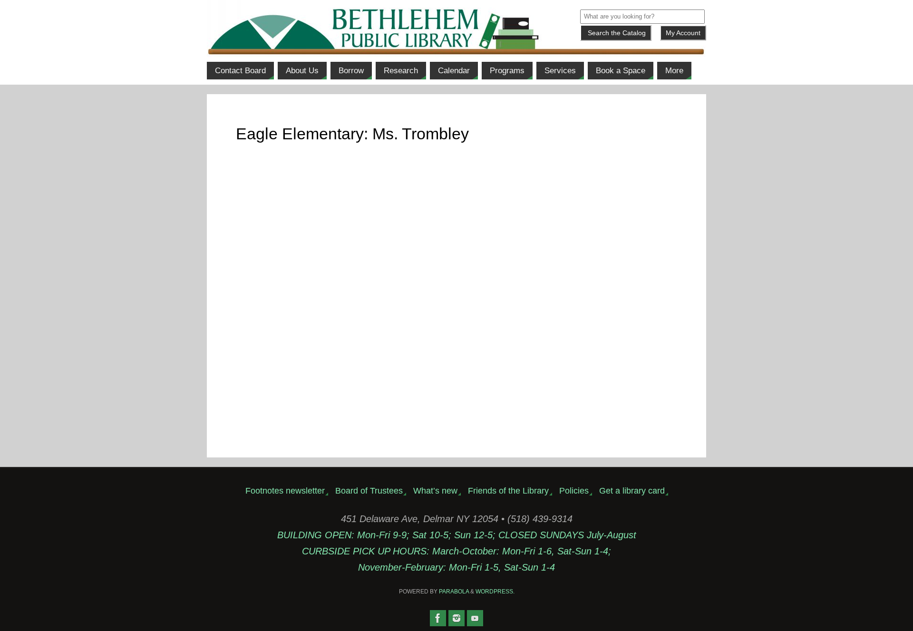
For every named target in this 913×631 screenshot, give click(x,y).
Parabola (454, 591)
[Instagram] (456, 618)
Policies (574, 490)
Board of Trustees (369, 490)
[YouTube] (475, 618)
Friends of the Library (508, 490)
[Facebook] (438, 618)
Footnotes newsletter (285, 490)
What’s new (435, 490)
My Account (683, 33)
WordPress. (495, 591)
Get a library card (632, 490)
